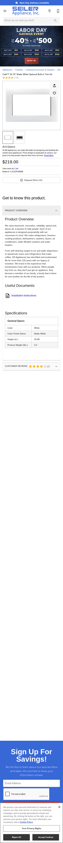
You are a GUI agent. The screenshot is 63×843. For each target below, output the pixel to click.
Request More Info (33, 180)
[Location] (49, 11)
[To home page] (26, 11)
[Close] (59, 807)
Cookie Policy (26, 822)
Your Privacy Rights (31, 828)
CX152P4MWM (16, 172)
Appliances (7, 70)
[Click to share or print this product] (54, 85)
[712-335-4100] (58, 11)
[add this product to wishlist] (54, 93)
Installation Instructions (23, 295)
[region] (31, 823)
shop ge (31, 60)
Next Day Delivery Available (34, 3)
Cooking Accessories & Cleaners (40, 70)
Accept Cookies (45, 837)
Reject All (16, 837)
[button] (5, 11)
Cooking (18, 70)
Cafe (16, 168)
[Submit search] (55, 20)
